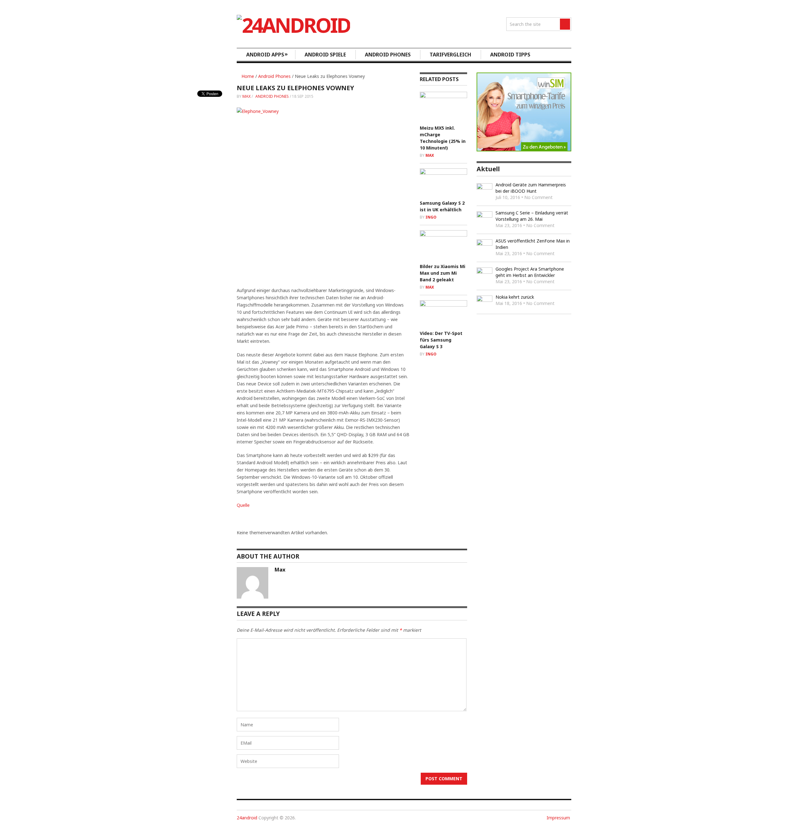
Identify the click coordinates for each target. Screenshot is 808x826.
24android (247, 818)
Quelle (243, 505)
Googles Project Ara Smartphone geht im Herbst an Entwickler (530, 272)
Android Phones (388, 54)
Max (246, 96)
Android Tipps (510, 54)
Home (247, 76)
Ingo (431, 217)
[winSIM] (524, 150)
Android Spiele (325, 54)
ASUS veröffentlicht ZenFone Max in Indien (533, 244)
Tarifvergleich (450, 54)
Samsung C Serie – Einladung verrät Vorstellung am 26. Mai (532, 216)
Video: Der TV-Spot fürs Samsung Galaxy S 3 (441, 339)
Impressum (558, 818)
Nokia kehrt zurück (515, 297)
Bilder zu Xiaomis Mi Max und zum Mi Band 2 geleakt (442, 273)
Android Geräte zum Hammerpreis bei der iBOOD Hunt (531, 188)
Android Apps (267, 54)
